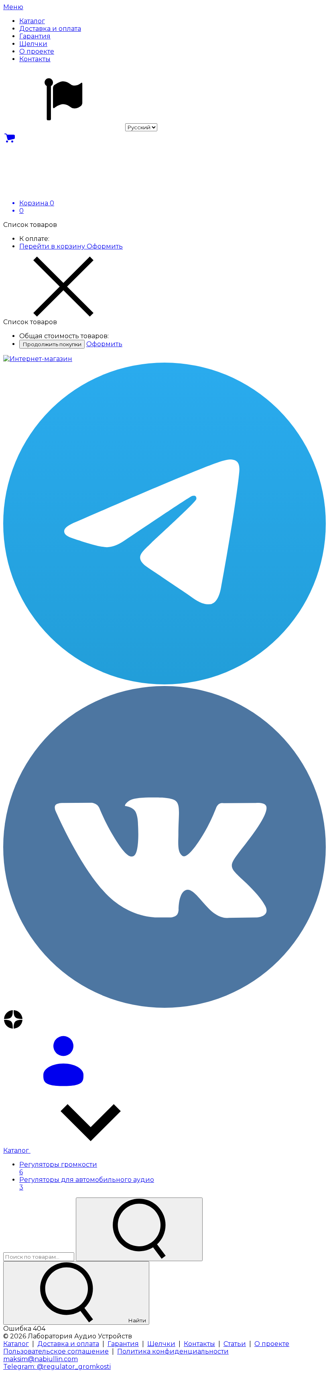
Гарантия (123, 1344)
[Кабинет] (164, 1062)
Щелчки (161, 1344)
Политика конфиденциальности (173, 1351)
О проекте (271, 1344)
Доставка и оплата (68, 1344)
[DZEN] (164, 1020)
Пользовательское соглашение (56, 1351)
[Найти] (139, 1229)
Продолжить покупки (51, 344)
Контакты (199, 1344)
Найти (136, 1320)
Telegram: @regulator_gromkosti (57, 1366)
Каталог (16, 1150)
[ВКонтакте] (164, 847)
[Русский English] (80, 127)
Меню (13, 7)
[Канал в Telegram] (164, 524)
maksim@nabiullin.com (40, 1359)
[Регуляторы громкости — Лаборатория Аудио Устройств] (37, 359)
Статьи (234, 1344)
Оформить (105, 246)
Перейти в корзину (53, 246)
